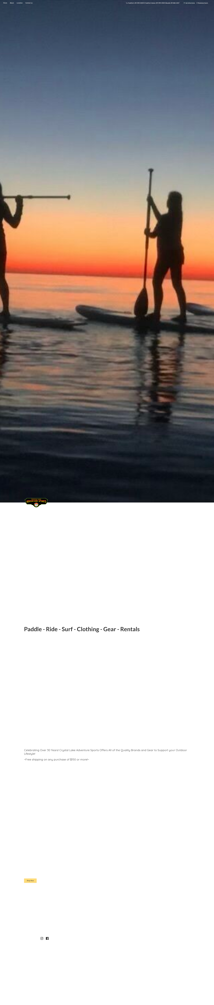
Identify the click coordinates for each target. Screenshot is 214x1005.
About (12, 3)
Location (20, 3)
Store (5, 3)
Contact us (28, 3)
